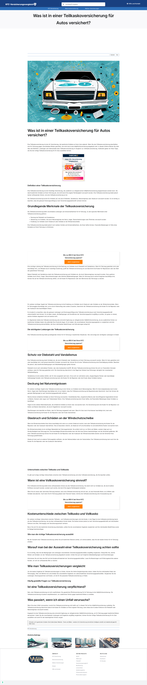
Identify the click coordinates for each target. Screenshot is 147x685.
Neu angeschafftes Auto (74, 175)
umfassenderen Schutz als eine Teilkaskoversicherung (68, 486)
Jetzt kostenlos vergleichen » (73, 178)
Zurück (113, 55)
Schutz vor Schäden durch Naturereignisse (79, 389)
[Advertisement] (73, 40)
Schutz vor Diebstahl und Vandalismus (52, 354)
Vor (117, 55)
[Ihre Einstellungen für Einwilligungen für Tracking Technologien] (2, 682)
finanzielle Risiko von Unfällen (102, 491)
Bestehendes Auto (74, 173)
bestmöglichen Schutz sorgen (54, 617)
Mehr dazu (32, 623)
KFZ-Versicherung (32, 628)
